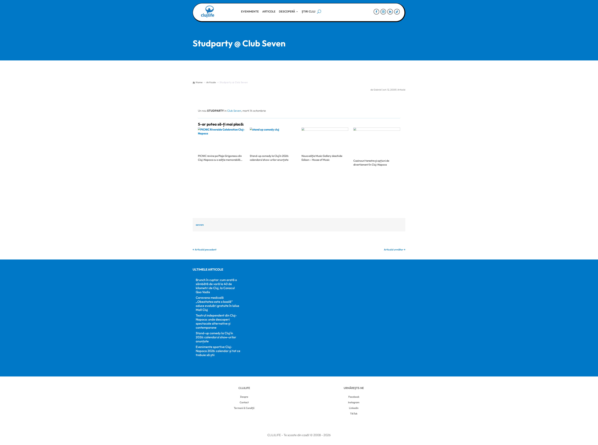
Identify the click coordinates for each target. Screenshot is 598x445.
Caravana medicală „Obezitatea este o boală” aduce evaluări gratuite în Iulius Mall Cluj (217, 304)
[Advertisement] (299, 193)
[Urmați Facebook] (376, 11)
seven (200, 224)
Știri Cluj (308, 11)
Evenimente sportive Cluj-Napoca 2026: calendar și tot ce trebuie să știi (218, 351)
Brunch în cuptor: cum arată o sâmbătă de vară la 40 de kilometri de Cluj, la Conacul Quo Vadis (216, 286)
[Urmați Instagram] (383, 11)
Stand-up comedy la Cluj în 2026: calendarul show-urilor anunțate (216, 337)
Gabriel (377, 89)
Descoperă (287, 11)
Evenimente (250, 11)
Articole (268, 11)
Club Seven (234, 110)
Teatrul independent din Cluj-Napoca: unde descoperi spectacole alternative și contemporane (216, 321)
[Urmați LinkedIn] (390, 11)
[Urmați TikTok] (397, 11)
